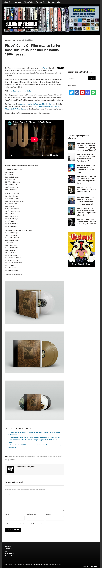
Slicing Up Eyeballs (28, 467)
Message (8, 494)
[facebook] (77, 92)
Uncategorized (10, 40)
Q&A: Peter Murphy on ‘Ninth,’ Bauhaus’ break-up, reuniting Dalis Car (86, 189)
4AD (10, 456)
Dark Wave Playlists (54, 2)
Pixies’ (45, 68)
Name (7, 514)
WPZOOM (94, 566)
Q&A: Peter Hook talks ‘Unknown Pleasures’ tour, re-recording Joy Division (86, 221)
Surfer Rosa (57, 456)
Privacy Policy (28, 2)
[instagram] (87, 92)
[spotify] (93, 92)
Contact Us (17, 2)
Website (48, 514)
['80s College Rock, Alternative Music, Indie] (36, 19)
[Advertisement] (83, 50)
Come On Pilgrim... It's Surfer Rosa (36, 456)
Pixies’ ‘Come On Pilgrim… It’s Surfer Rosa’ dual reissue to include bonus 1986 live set (32, 50)
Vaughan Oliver (10, 460)
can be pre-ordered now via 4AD (21, 91)
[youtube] (82, 92)
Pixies (50, 456)
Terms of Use (40, 2)
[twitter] (71, 92)
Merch (7, 551)
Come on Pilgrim (18, 456)
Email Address (31, 514)
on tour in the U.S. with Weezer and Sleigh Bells (35, 104)
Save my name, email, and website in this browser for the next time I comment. (32, 524)
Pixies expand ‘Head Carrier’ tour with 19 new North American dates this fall (35, 437)
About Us (7, 2)
